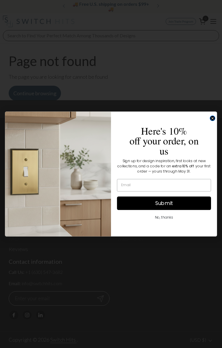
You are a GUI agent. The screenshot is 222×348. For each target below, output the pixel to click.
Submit (164, 202)
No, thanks (164, 217)
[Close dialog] (212, 118)
